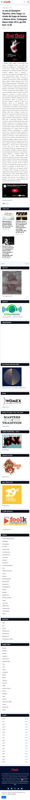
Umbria (4, 704)
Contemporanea (6, 552)
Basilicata (4, 650)
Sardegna (4, 693)
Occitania (4, 680)
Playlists (4, 589)
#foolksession (5, 544)
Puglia (3, 685)
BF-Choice (4, 546)
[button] (2, 2)
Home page (5, 7)
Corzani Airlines (6, 554)
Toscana (4, 699)
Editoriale (4, 560)
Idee (3, 568)
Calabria (4, 653)
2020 (15, 745)
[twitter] (18, 788)
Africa (3, 622)
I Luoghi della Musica (7, 565)
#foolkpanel (5, 541)
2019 (15, 743)
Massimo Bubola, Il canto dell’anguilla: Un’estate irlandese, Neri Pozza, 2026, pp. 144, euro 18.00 (7, 224)
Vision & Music (5, 611)
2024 (15, 756)
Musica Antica (5, 581)
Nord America (5, 633)
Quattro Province (6, 688)
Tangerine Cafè (5, 608)
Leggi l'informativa (11, 794)
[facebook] (8, 788)
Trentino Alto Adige (6, 701)
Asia (3, 625)
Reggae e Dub (5, 595)
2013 (15, 727)
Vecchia (26, 263)
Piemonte (4, 683)
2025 (15, 759)
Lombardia (5, 672)
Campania (4, 656)
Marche (4, 675)
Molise (3, 677)
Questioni (4, 592)
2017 (15, 737)
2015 (15, 732)
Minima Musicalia (6, 578)
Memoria (4, 576)
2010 (15, 719)
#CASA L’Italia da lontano (8, 538)
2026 (15, 761)
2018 (15, 740)
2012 (15, 724)
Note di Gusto (5, 584)
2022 (15, 751)
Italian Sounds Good (7, 570)
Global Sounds (5, 631)
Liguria (4, 669)
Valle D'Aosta (5, 707)
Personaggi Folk (6, 587)
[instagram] (15, 788)
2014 (15, 729)
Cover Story (5, 557)
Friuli (3, 664)
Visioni (3, 613)
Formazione (5, 562)
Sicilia (3, 696)
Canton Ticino (5, 658)
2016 (15, 735)
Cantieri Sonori (5, 549)
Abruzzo (4, 648)
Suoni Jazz (5, 603)
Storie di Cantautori (7, 597)
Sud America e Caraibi (7, 639)
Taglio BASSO (5, 605)
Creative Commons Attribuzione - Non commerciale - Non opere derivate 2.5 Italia (15, 783)
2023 (15, 753)
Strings (4, 600)
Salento (4, 691)
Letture (10, 7)
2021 (15, 748)
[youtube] (21, 788)
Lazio (3, 666)
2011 (15, 721)
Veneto (4, 709)
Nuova (3, 263)
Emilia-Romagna (6, 661)
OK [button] (4, 797)
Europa (4, 628)
